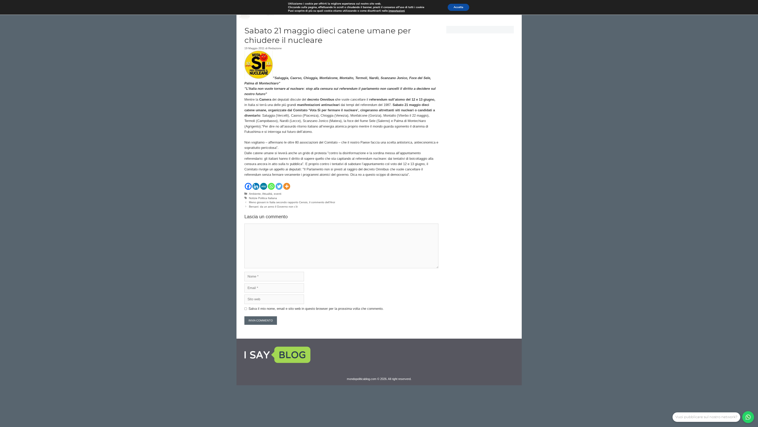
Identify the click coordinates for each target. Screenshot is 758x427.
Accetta (458, 7)
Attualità (267, 193)
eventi (277, 193)
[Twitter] (279, 186)
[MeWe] (263, 186)
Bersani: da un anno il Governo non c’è (273, 206)
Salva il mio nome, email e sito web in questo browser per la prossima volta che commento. (316, 309)
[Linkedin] (255, 186)
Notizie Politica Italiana (263, 198)
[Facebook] (248, 186)
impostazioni (396, 11)
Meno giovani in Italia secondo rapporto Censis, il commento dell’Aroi (292, 202)
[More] (286, 186)
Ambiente (255, 193)
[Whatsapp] (271, 186)
